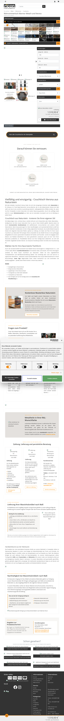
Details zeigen (55, 372)
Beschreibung (8, 126)
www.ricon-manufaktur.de (42, 631)
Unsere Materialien (37, 680)
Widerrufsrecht (36, 682)
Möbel (34, 700)
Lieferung (28, 459)
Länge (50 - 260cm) (43, 52)
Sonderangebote (36, 712)
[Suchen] (44, 6)
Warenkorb (35, 691)
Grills (14, 557)
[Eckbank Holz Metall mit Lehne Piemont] (17, 646)
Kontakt (34, 688)
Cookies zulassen (52, 378)
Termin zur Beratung (50, 489)
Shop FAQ (35, 699)
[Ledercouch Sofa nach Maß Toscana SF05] (46, 646)
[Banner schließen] (61, 340)
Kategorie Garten (50, 434)
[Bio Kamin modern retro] (47, 653)
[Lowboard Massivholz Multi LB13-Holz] (17, 662)
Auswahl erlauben (32, 378)
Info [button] (58, 72)
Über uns (50, 678)
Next (36, 63)
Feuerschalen (22, 557)
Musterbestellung (37, 689)
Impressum (50, 677)
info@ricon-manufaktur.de (42, 630)
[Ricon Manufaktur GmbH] (45, 108)
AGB (49, 680)
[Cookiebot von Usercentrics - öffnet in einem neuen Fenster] (51, 340)
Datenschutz (50, 682)
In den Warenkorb (50, 120)
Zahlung (9, 461)
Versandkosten (56, 114)
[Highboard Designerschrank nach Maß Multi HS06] (46, 663)
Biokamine (32, 557)
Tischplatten (35, 702)
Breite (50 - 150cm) (43, 58)
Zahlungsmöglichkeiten (38, 678)
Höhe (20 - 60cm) (42, 65)
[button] (32, 21)
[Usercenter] (54, 1)
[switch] (24, 367)
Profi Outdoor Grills (37, 710)
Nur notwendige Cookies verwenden (11, 378)
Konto (34, 693)
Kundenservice (48, 461)
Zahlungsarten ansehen (11, 490)
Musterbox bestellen (32, 314)
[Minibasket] (58, 1)
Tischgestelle (36, 704)
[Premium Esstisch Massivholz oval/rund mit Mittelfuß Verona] (17, 654)
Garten (34, 706)
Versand (35, 677)
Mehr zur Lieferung (31, 487)
